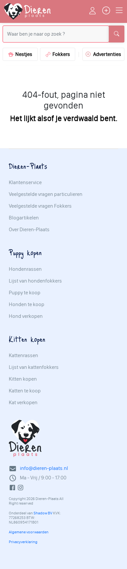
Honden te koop (26, 304)
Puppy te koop (24, 292)
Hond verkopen (26, 316)
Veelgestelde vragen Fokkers (40, 206)
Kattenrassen (23, 355)
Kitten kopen (23, 379)
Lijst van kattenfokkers (34, 367)
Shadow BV (43, 513)
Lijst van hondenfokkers (35, 281)
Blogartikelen (24, 217)
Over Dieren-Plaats (29, 229)
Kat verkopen (23, 402)
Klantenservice (25, 182)
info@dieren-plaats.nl (44, 468)
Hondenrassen (25, 269)
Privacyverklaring (23, 542)
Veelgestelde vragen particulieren (45, 194)
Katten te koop (25, 390)
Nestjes (22, 54)
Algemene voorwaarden (29, 532)
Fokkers (60, 54)
